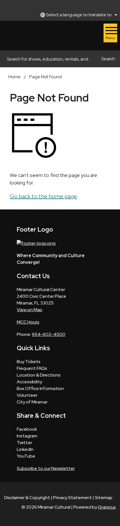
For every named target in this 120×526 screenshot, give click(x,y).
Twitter (24, 443)
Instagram (27, 436)
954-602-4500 (48, 334)
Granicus (107, 507)
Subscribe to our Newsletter (46, 468)
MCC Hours (28, 322)
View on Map (29, 310)
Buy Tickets (28, 361)
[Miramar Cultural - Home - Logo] (23, 35)
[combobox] (78, 14)
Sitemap (103, 497)
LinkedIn (25, 449)
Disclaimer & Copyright (27, 497)
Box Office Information (40, 388)
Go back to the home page (43, 196)
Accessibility (29, 382)
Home (14, 77)
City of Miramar (32, 402)
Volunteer (27, 395)
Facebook (27, 429)
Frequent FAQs (32, 368)
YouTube (26, 456)
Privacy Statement (72, 497)
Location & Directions (39, 375)
